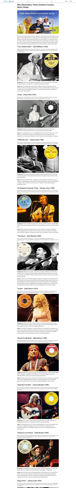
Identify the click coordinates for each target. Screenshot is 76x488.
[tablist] (63, 1)
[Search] (51, 1)
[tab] (66, 1)
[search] (39, 1)
